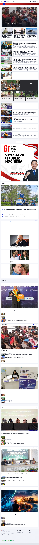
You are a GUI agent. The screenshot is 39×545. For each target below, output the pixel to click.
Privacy (30, 532)
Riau (2, 284)
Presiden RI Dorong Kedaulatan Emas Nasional (10, 23)
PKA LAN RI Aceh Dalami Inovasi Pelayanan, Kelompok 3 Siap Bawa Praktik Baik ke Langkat (15, 360)
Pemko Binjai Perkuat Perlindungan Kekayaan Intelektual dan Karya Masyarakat (14, 357)
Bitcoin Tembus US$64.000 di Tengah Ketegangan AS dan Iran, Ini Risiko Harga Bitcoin (15, 524)
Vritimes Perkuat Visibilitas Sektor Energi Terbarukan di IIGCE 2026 (11, 391)
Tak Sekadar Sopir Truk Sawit (6, 98)
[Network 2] (11, 540)
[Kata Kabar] (5, 1)
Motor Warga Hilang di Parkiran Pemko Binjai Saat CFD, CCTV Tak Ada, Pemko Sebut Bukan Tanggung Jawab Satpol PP (18, 354)
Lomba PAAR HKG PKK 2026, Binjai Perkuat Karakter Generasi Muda (24, 112)
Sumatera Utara (4, 324)
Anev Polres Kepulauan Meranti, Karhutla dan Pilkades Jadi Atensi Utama (13, 477)
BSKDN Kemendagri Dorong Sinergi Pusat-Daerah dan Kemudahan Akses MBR (14, 214)
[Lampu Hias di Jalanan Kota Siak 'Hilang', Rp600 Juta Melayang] (19, 195)
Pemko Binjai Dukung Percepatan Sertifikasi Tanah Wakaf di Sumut (24, 74)
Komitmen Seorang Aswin (18, 98)
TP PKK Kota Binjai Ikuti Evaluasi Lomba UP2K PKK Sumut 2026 (23, 119)
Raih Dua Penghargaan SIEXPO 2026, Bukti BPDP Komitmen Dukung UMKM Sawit (14, 443)
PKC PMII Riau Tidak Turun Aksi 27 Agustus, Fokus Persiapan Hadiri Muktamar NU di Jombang (16, 320)
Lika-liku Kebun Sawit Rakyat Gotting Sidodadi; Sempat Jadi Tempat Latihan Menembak (29, 85)
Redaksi (18, 533)
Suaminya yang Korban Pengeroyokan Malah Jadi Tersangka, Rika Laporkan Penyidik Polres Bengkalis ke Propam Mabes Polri (20, 209)
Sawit (2, 407)
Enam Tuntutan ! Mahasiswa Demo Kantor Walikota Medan (10, 350)
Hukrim (3, 447)
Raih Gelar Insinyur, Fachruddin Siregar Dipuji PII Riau (22, 134)
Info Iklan (30, 533)
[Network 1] (4, 540)
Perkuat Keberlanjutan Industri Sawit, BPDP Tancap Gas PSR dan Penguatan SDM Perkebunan (15, 433)
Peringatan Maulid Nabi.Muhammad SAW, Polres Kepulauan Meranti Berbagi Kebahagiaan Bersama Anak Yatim (18, 480)
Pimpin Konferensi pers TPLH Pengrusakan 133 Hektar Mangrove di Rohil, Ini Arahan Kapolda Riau (15, 473)
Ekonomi (3, 488)
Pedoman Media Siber (20, 532)
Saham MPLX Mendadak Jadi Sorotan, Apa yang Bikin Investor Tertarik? (12, 514)
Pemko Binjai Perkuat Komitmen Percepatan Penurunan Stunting (24, 67)
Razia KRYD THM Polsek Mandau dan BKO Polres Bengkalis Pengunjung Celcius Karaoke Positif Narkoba (17, 216)
